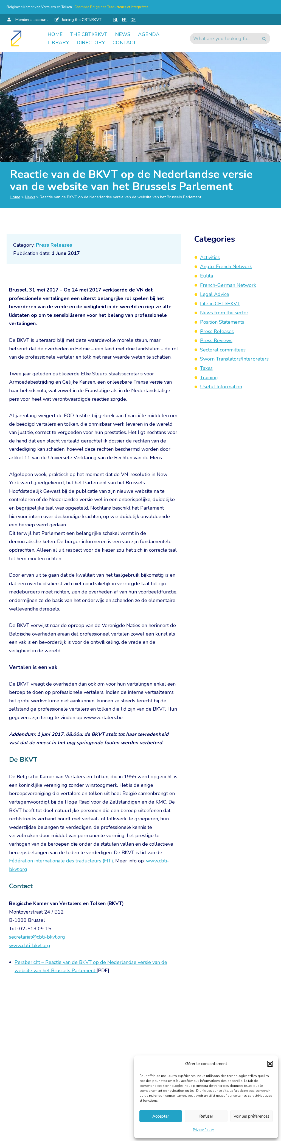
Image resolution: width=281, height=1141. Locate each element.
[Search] (264, 38)
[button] (270, 1063)
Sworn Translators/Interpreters (234, 359)
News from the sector (224, 312)
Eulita (206, 276)
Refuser (206, 1116)
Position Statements (222, 322)
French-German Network (228, 285)
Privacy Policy (203, 1130)
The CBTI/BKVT (88, 34)
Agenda (148, 34)
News (122, 34)
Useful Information (221, 386)
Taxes (206, 368)
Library (58, 42)
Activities (210, 257)
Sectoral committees (223, 350)
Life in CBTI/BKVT (220, 303)
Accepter (160, 1116)
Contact (124, 42)
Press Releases (54, 245)
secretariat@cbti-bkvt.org (37, 937)
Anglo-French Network (226, 266)
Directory (91, 42)
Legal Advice (214, 294)
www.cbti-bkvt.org (29, 945)
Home (55, 34)
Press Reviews (216, 340)
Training (209, 377)
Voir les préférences (251, 1116)
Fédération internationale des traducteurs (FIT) (61, 860)
